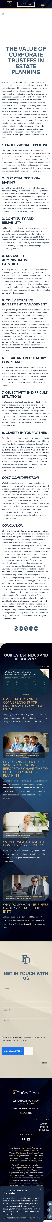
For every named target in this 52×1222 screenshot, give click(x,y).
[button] (42, 4)
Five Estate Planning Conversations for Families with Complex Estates (22, 704)
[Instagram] (21, 628)
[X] (26, 628)
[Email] (36, 628)
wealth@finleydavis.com (26, 1108)
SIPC (17, 1153)
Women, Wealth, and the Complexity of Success (24, 843)
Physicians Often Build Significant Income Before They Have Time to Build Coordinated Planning (25, 768)
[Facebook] (16, 628)
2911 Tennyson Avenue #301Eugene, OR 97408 (26, 1102)
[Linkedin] (31, 628)
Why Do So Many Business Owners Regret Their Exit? (26, 908)
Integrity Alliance (30, 1150)
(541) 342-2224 (26, 1113)
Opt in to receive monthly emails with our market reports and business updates (23, 1039)
